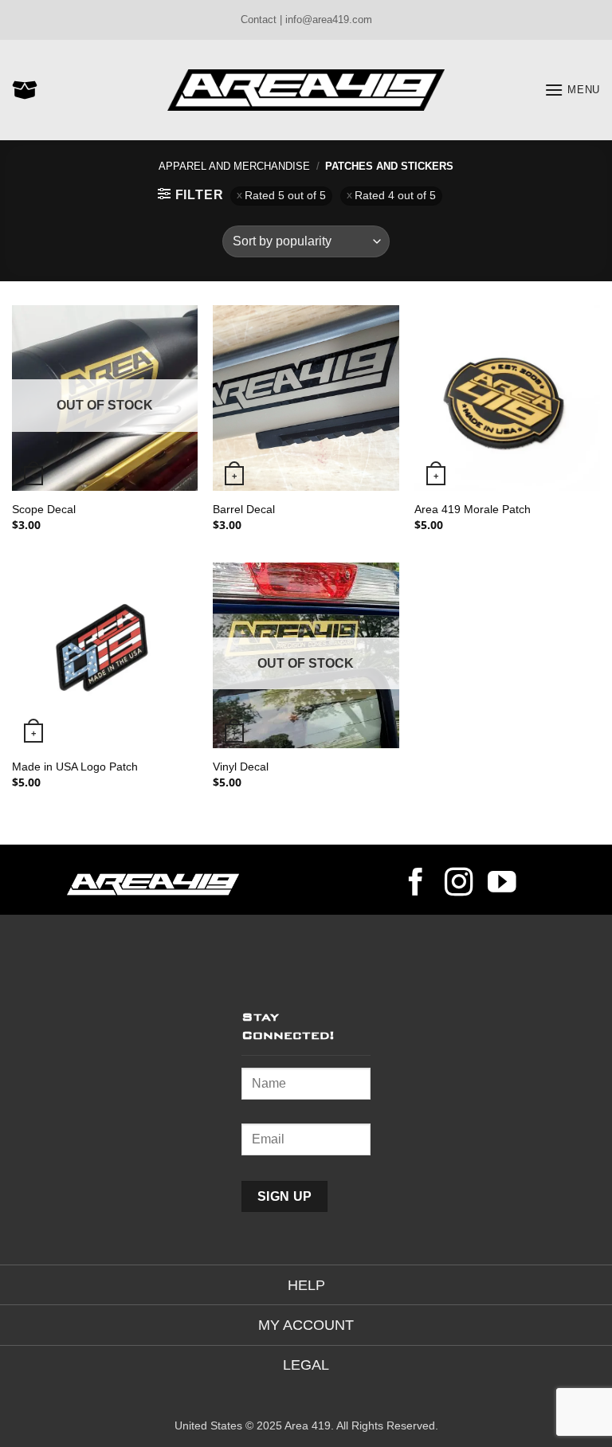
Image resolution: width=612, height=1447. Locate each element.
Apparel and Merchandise (234, 166)
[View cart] (24, 90)
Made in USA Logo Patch (75, 766)
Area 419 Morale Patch (472, 509)
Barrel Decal (244, 509)
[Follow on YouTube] (502, 884)
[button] (572, 89)
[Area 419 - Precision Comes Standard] (306, 90)
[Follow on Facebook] (416, 884)
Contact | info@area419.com (306, 19)
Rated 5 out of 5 (285, 196)
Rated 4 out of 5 (395, 196)
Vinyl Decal (241, 766)
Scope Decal (44, 509)
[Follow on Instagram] (459, 884)
